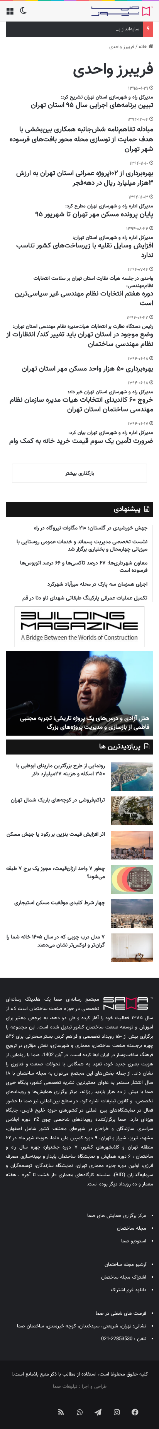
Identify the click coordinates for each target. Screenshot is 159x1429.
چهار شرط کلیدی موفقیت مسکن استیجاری (59, 903)
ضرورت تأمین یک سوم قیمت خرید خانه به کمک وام (81, 441)
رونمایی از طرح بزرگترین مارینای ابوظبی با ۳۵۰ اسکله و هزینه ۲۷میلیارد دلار (60, 770)
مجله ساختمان (131, 1228)
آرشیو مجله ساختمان (125, 1265)
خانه (144, 47)
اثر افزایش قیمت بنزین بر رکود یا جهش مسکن (56, 834)
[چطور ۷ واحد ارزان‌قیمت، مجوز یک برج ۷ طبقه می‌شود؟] (132, 879)
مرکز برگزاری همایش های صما (116, 1216)
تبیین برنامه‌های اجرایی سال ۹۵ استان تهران (92, 105)
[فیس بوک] (135, 1412)
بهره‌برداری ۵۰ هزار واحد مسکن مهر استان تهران (87, 369)
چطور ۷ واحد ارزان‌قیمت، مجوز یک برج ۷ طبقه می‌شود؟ (55, 873)
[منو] (10, 14)
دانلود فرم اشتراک (128, 1290)
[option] (79, 693)
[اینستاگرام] (116, 1412)
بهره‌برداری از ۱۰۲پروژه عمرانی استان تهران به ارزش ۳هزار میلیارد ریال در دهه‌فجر (84, 178)
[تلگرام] (98, 1412)
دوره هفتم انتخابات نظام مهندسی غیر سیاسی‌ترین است (84, 299)
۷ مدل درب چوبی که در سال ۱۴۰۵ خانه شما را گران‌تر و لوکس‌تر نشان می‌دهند (56, 941)
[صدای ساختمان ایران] (122, 11)
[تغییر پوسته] (23, 14)
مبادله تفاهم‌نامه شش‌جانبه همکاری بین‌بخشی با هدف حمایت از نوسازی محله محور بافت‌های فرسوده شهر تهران (81, 139)
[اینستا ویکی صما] (42, 1406)
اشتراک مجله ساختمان (123, 1277)
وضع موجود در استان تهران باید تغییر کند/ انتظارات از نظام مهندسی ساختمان (79, 339)
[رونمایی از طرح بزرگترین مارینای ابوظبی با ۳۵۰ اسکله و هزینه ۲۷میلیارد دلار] (132, 776)
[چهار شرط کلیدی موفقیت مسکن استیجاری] (132, 913)
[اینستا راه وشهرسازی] (24, 1406)
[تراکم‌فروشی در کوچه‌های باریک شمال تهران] (132, 810)
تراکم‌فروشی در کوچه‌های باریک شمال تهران (58, 800)
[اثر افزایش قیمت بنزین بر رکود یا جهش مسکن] (132, 845)
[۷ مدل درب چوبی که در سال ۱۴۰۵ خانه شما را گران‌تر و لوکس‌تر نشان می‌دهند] (132, 947)
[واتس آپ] (79, 1412)
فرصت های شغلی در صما (121, 1313)
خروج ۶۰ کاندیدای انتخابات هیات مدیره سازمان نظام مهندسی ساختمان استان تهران (81, 405)
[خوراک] (61, 1412)
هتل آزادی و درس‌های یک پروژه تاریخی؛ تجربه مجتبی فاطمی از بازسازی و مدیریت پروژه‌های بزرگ (84, 723)
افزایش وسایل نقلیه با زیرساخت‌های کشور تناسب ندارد (84, 250)
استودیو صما (133, 1241)
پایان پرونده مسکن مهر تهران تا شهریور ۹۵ (94, 214)
